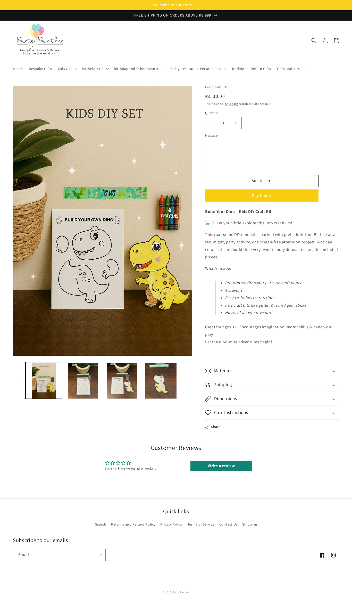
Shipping (231, 104)
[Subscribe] (99, 555)
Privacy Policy (171, 524)
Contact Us (228, 524)
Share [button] (216, 426)
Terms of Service (201, 524)
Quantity (211, 113)
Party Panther (181, 592)
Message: (211, 135)
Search (100, 524)
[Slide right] (186, 380)
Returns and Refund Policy (133, 524)
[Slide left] (18, 380)
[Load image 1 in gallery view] (44, 380)
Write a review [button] (221, 465)
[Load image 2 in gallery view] (83, 380)
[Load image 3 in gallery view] (122, 380)
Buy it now (262, 195)
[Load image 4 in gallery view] (161, 380)
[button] (67, 68)
